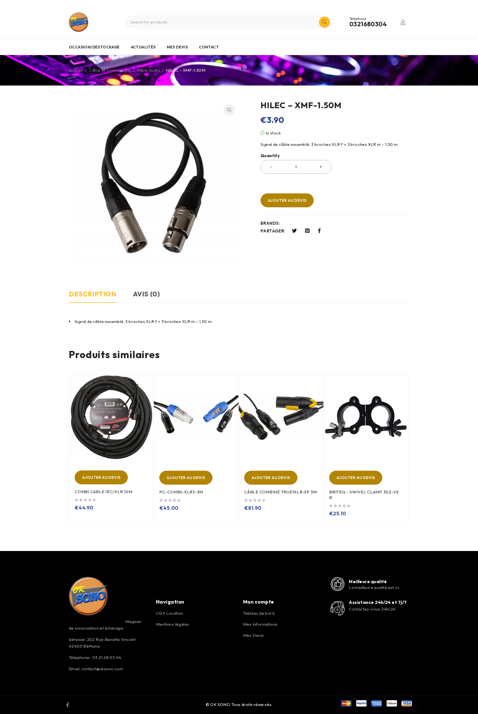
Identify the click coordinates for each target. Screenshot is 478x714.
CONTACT (209, 47)
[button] (229, 109)
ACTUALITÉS (143, 47)
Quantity (270, 155)
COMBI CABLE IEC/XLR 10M (103, 491)
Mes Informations (260, 624)
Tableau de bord (258, 613)
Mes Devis (253, 635)
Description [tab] (92, 294)
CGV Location (169, 613)
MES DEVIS (177, 47)
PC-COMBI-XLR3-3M (181, 492)
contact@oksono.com (102, 668)
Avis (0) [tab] (146, 294)
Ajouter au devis (287, 200)
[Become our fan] (67, 704)
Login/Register (403, 22)
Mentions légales (172, 624)
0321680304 (368, 24)
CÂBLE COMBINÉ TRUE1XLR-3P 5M (280, 492)
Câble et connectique (110, 70)
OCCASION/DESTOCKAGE (94, 47)
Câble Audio (148, 70)
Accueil (76, 70)
